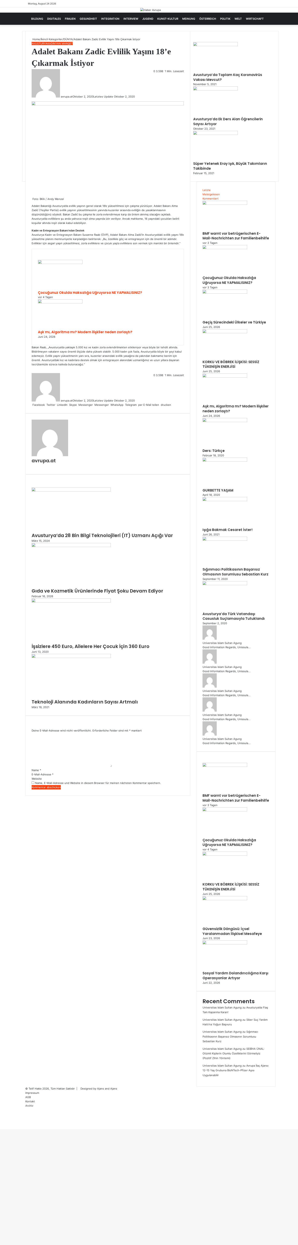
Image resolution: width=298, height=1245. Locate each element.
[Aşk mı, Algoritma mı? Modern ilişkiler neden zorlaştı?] (60, 302)
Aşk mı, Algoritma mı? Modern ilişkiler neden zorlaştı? (85, 332)
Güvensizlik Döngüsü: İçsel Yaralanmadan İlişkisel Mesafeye (232, 931)
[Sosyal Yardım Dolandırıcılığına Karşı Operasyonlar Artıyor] (225, 943)
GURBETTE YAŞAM (218, 490)
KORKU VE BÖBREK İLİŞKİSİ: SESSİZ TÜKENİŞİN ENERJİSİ (231, 364)
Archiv (29, 1105)
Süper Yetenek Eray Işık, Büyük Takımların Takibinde (230, 166)
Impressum (32, 1092)
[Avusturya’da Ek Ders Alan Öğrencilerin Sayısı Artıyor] (215, 89)
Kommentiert (211, 198)
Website (37, 778)
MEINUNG (188, 18)
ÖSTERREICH (207, 18)
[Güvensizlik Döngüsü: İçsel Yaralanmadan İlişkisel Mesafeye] (225, 899)
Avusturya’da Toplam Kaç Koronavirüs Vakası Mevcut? (227, 77)
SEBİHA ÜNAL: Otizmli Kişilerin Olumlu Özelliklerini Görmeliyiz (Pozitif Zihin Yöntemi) (234, 1053)
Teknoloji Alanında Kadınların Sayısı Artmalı (85, 702)
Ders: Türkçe (214, 450)
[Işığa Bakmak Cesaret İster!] (225, 500)
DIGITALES (54, 18)
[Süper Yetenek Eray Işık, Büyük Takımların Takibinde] (215, 134)
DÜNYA (68, 39)
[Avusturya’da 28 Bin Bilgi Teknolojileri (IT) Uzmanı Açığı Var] (71, 490)
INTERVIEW (130, 18)
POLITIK (225, 18)
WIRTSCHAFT (255, 18)
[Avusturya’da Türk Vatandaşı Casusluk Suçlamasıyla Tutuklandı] (225, 584)
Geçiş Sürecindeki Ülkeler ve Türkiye (234, 322)
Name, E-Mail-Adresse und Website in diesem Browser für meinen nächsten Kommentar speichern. (98, 783)
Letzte (207, 190)
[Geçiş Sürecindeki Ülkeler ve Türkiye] (225, 292)
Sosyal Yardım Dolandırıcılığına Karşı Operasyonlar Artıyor (235, 975)
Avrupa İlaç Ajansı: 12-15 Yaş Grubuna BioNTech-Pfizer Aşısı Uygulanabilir (236, 1070)
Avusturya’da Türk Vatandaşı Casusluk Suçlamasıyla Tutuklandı (234, 616)
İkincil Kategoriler (51, 39)
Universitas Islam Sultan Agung (222, 643)
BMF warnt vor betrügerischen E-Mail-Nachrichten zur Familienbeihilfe (236, 236)
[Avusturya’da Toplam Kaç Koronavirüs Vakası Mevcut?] (215, 45)
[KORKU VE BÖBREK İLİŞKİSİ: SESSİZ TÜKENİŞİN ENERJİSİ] (225, 332)
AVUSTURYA (39, 43)
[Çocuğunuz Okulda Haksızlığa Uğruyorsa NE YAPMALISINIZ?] (60, 263)
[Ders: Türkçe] (225, 421)
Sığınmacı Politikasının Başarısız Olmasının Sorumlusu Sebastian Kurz (235, 572)
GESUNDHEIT (88, 18)
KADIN (51, 43)
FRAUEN (70, 18)
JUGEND (147, 18)
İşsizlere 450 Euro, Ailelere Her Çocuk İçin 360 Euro (90, 646)
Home (36, 39)
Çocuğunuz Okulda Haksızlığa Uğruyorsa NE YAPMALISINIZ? (90, 292)
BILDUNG (37, 18)
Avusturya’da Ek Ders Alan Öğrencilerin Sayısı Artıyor (228, 121)
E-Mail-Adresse (43, 774)
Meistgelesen (211, 194)
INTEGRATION (110, 18)
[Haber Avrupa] (150, 10)
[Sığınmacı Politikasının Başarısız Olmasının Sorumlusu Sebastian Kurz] (225, 539)
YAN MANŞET (64, 43)
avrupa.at (67, 96)
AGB (28, 1097)
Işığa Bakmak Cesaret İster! (228, 529)
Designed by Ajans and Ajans (98, 1088)
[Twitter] (1, 1127)
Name (36, 770)
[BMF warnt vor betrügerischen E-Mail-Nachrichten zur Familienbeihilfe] (225, 203)
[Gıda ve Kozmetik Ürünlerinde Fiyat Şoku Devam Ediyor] (71, 546)
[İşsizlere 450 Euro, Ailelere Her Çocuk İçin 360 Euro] (71, 601)
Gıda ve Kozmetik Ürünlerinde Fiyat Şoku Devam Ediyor (97, 591)
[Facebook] (0, 1127)
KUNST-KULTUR (167, 18)
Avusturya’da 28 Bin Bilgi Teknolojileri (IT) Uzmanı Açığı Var (102, 535)
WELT (238, 18)
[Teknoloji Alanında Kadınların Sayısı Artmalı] (71, 657)
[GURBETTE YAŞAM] (225, 460)
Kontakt (30, 1101)
